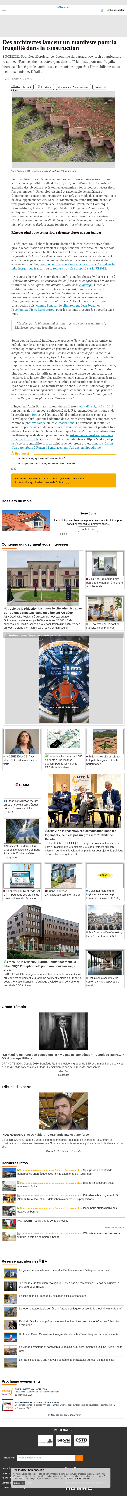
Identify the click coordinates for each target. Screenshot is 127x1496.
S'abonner (63, 1074)
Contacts (6, 1468)
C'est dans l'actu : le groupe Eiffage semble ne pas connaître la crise (32, 635)
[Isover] (63, 1440)
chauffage (85, 285)
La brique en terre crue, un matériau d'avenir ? (47, 463)
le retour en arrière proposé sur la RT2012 (78, 268)
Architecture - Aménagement (73, 87)
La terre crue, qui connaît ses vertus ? (40, 458)
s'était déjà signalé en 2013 (95, 406)
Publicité (6, 1473)
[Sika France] (45, 1440)
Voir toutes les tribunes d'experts (63, 1151)
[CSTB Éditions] (81, 1440)
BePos (36, 414)
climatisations (64, 423)
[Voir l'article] (121, 635)
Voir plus (63, 1071)
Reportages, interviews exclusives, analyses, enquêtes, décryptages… (51, 480)
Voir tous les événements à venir (63, 1415)
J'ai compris (19, 1483)
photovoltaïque (35, 423)
